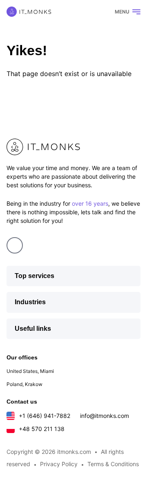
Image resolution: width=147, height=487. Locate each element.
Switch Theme (98, 12)
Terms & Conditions (113, 463)
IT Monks (29, 12)
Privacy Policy (59, 463)
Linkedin (15, 245)
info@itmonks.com (104, 415)
